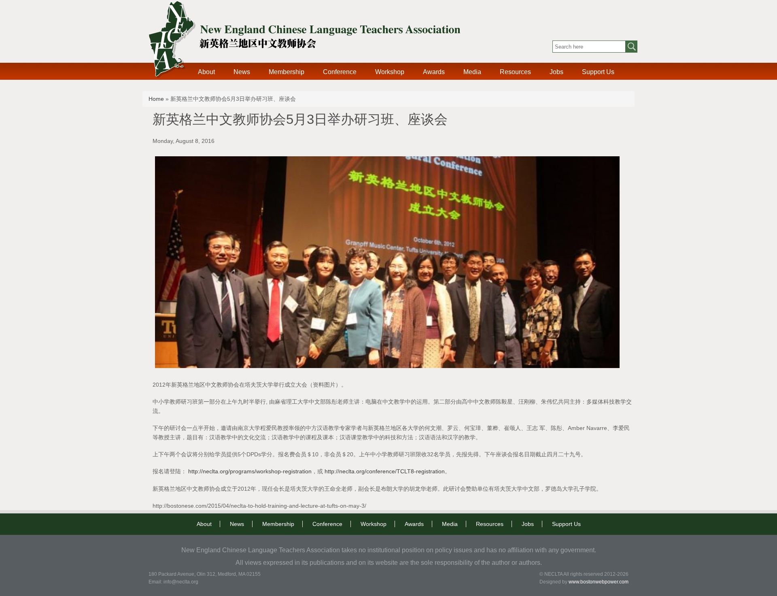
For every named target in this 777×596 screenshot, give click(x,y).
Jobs (556, 71)
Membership (286, 71)
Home (156, 99)
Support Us (598, 71)
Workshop (389, 71)
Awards (434, 71)
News (242, 71)
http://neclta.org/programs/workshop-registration (250, 471)
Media (472, 71)
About (206, 71)
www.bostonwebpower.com (598, 582)
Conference (340, 71)
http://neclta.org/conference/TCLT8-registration (385, 471)
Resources (515, 71)
